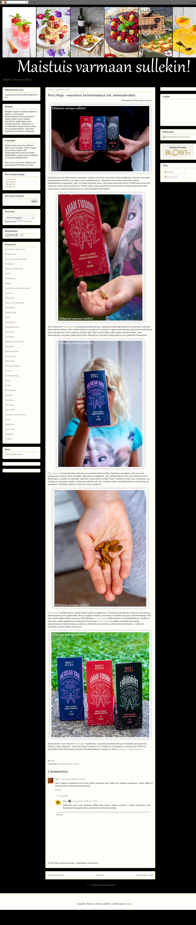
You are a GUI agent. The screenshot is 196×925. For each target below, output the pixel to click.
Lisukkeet (9, 336)
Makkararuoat (11, 351)
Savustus (9, 400)
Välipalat (9, 434)
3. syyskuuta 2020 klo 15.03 (84, 801)
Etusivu (100, 875)
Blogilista (10, 184)
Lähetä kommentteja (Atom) (103, 885)
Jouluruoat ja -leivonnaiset (17, 288)
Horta (7, 273)
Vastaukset (63, 796)
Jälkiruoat (9, 298)
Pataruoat (9, 361)
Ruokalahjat (10, 390)
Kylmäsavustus (12, 327)
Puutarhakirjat (11, 375)
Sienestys (9, 405)
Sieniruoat (10, 409)
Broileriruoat (11, 254)
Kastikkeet (10, 307)
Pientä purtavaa (65, 764)
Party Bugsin (68, 327)
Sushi (7, 419)
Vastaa (58, 790)
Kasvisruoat (10, 312)
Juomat (8, 293)
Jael (57, 779)
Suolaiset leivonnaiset (15, 414)
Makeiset (9, 346)
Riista (7, 380)
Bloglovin (10, 186)
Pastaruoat (10, 356)
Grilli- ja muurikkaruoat (16, 259)
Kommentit (171, 177)
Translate (27, 221)
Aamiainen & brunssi (15, 249)
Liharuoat (9, 332)
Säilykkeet (10, 424)
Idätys (8, 283)
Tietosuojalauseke (13, 454)
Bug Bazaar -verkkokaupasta (129, 749)
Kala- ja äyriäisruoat (14, 302)
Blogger (129, 904)
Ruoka (76, 764)
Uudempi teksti (56, 875)
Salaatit (8, 395)
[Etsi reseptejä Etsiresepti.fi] (176, 137)
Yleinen (8, 439)
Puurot (8, 371)
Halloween (10, 264)
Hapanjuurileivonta (14, 268)
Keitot (7, 317)
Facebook (11, 179)
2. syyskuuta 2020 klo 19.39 (72, 779)
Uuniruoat (9, 429)
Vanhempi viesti (144, 875)
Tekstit (169, 172)
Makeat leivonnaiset (14, 341)
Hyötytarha (10, 278)
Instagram (11, 181)
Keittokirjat (10, 322)
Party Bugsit (103, 621)
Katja (65, 801)
